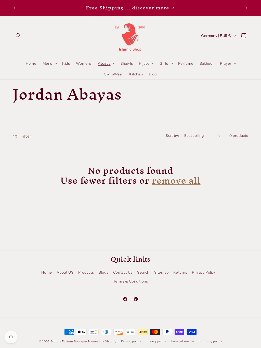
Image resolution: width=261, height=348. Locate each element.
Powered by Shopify (101, 341)
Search (143, 272)
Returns (180, 272)
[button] (18, 35)
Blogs (103, 272)
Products (86, 272)
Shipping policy (210, 341)
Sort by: (172, 135)
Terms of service (182, 341)
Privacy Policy (204, 272)
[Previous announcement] (14, 8)
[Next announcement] (246, 8)
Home (46, 272)
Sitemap (161, 272)
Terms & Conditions (130, 281)
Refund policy (131, 341)
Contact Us (123, 272)
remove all (176, 180)
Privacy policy (156, 341)
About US (65, 272)
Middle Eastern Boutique (69, 341)
